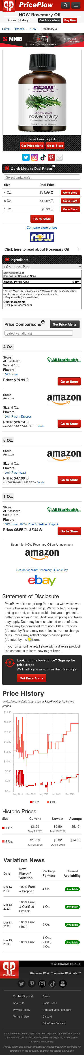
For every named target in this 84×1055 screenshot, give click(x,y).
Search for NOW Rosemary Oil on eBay (42, 570)
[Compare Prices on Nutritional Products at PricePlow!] (10, 968)
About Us (18, 1003)
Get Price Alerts (49, 20)
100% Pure (10, 374)
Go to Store (55, 145)
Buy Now (70, 20)
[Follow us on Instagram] (42, 984)
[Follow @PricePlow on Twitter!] (21, 984)
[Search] (65, 5)
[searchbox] (43, 177)
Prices (11, 20)
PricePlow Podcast (54, 1023)
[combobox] (42, 177)
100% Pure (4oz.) (14, 472)
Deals (46, 996)
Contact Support (23, 996)
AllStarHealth (11, 361)
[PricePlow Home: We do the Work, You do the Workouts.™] (12, 8)
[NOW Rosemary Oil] (42, 92)
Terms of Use (21, 1016)
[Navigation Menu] (76, 5)
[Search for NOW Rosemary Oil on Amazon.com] (42, 554)
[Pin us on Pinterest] (32, 984)
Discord (47, 1016)
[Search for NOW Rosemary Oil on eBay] (42, 580)
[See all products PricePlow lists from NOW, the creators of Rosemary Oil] (42, 236)
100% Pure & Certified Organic (39, 524)
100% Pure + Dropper (17, 416)
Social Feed (50, 1003)
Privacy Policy (21, 1009)
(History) (23, 20)
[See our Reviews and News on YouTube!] (63, 984)
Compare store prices (42, 227)
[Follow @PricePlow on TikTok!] (52, 984)
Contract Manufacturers (57, 1009)
